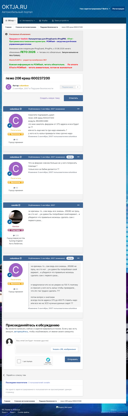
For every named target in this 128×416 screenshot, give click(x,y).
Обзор (11, 20)
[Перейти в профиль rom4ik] (16, 217)
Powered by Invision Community (113, 412)
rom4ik (14, 205)
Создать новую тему (50, 98)
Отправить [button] (73, 359)
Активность (27, 20)
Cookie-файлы (23, 412)
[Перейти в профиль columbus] (8, 87)
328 (17, 235)
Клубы (45, 20)
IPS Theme (6, 410)
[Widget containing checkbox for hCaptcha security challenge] (34, 361)
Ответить (73, 98)
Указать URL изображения (64, 349)
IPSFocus (16, 410)
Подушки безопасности (42, 88)
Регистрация (118, 9)
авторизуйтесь (21, 331)
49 (16, 139)
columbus (14, 109)
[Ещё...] (78, 108)
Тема (12, 412)
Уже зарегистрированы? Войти (94, 9)
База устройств (61, 20)
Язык (4, 412)
